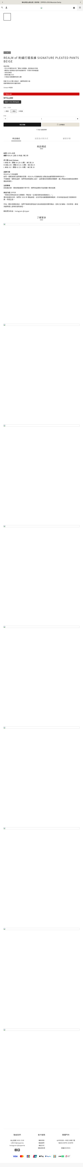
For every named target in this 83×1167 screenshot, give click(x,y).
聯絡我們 (41, 1143)
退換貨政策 (41, 1148)
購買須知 (41, 1140)
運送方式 (41, 1145)
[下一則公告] (80, 2)
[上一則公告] (2, 2)
